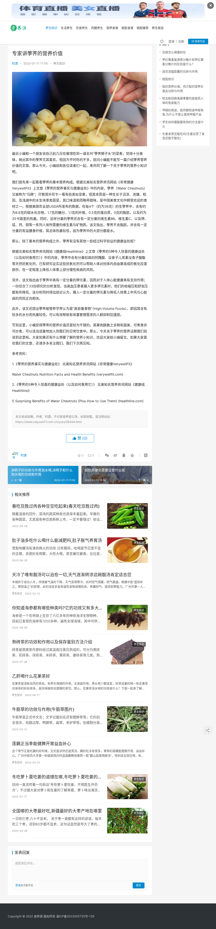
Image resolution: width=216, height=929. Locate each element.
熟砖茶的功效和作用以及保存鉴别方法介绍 (52, 642)
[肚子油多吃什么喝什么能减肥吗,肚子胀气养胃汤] (127, 550)
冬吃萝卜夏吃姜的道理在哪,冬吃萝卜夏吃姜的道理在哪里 (57, 777)
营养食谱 (112, 28)
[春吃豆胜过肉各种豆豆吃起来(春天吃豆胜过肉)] (127, 516)
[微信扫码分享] (107, 455)
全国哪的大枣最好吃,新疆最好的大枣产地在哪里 (57, 811)
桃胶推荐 (142, 28)
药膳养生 (97, 28)
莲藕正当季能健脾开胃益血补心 (41, 743)
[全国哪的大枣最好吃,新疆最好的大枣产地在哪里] (127, 820)
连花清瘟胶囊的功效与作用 (180, 71)
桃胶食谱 (127, 28)
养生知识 (51, 28)
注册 (181, 41)
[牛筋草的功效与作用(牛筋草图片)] (127, 719)
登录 (171, 41)
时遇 (15, 63)
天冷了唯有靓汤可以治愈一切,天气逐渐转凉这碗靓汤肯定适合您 (71, 574)
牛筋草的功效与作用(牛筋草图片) (43, 709)
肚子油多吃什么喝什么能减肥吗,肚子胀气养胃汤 (57, 540)
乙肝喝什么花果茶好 (31, 676)
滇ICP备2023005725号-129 (75, 916)
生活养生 (67, 28)
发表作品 (199, 41)
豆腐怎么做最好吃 (174, 52)
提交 (138, 885)
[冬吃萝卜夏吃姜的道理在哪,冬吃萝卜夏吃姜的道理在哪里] (127, 786)
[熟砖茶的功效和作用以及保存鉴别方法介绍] (127, 651)
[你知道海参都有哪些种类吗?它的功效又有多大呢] (127, 617)
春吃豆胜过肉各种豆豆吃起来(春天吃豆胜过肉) (56, 506)
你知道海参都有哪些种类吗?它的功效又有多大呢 (55, 608)
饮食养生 (82, 28)
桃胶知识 (168, 79)
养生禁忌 (158, 28)
